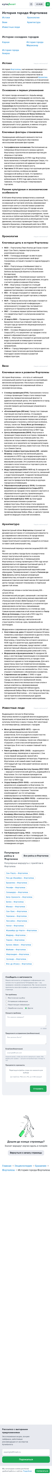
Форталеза (8, 1170)
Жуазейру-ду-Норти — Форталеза (21, 930)
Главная (6, 1165)
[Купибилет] (9, 4)
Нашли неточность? (41, 63)
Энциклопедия (23, 1165)
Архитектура (33, 22)
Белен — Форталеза (15, 902)
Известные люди (11, 27)
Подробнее (27, 1471)
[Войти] (48, 4)
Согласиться (42, 1471)
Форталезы (16, 69)
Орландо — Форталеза (16, 959)
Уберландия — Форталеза (17, 954)
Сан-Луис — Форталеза (16, 911)
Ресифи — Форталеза (15, 887)
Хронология (33, 17)
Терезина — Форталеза (16, 916)
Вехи (4, 22)
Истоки (6, 17)
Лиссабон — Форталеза (16, 921)
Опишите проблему (13, 1013)
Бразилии (42, 77)
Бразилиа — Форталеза (16, 883)
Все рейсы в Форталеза (36, 855)
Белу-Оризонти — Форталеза (19, 897)
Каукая (5, 42)
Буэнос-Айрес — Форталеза (18, 945)
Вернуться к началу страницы (26, 1152)
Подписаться (26, 1459)
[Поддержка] (31, 4)
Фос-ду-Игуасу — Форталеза (19, 964)
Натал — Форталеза (15, 925)
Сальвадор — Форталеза (17, 892)
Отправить (38, 1089)
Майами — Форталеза (16, 949)
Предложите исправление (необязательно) (22, 1033)
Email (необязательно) (14, 1049)
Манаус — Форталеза (15, 906)
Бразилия (40, 1165)
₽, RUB (39, 4)
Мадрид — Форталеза (15, 935)
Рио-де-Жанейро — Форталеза (20, 878)
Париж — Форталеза (15, 940)
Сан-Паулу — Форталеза (17, 873)
